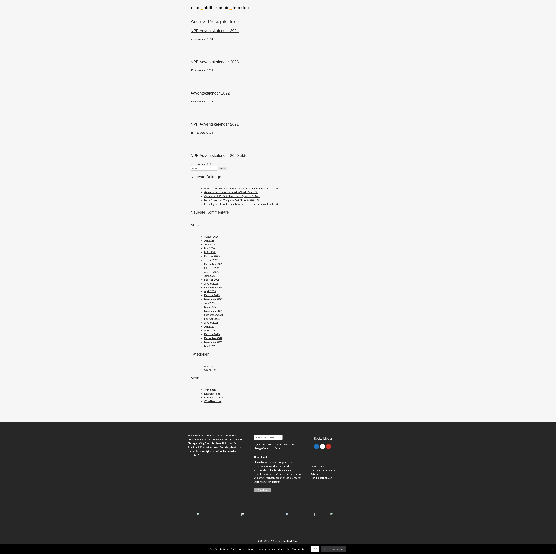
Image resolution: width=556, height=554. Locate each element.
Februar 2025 (212, 279)
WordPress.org (213, 401)
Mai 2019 (209, 346)
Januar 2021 (211, 322)
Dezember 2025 (213, 264)
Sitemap (315, 473)
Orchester (210, 369)
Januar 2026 (211, 260)
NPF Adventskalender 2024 (215, 31)
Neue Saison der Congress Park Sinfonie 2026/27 (231, 200)
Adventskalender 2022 (210, 93)
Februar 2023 (212, 295)
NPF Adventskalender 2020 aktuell (221, 155)
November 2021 (213, 310)
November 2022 (213, 299)
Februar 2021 (212, 318)
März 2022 (210, 307)
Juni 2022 (209, 303)
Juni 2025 (209, 275)
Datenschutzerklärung (267, 481)
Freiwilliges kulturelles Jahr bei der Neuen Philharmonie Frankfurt (241, 204)
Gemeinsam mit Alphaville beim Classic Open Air (231, 192)
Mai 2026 (209, 248)
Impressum (317, 466)
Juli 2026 (209, 240)
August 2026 (211, 236)
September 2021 (213, 314)
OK (315, 549)
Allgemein (209, 365)
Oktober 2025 (212, 267)
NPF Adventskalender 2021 (215, 124)
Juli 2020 (209, 326)
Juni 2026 (209, 244)
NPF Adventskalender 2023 (215, 62)
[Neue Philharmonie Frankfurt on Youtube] (328, 446)
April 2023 (210, 291)
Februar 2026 (212, 256)
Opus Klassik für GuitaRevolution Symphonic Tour (232, 196)
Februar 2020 (212, 334)
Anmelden (210, 389)
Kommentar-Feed (214, 397)
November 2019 (213, 342)
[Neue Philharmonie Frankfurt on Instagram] (322, 446)
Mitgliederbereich (321, 477)
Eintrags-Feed (212, 393)
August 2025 (211, 271)
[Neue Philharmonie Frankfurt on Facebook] (316, 446)
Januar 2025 (211, 283)
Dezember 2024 (213, 287)
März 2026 (210, 252)
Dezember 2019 (213, 338)
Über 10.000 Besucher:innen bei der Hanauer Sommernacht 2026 (241, 188)
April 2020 (210, 330)
